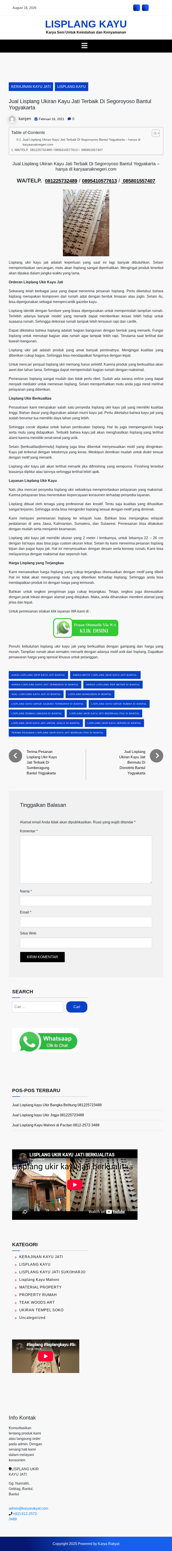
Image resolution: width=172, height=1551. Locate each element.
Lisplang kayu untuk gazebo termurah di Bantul (47, 704)
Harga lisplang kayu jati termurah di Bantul (45, 684)
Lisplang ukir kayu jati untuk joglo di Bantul (45, 723)
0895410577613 (99, 181)
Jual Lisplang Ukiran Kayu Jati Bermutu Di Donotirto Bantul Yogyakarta (132, 762)
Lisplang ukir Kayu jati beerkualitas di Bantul (104, 713)
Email (25, 912)
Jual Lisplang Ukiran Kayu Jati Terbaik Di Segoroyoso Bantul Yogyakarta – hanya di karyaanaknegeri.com (81, 142)
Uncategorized (32, 1318)
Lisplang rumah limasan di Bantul (36, 713)
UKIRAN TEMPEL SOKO (41, 1310)
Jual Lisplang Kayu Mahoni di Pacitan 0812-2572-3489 (55, 1125)
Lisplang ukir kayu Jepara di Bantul (114, 723)
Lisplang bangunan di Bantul (90, 694)
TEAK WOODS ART (37, 1302)
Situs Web (28, 933)
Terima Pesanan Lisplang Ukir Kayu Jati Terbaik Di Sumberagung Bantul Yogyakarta (42, 762)
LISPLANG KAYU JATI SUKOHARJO (52, 1272)
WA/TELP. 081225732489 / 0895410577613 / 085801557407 (59, 150)
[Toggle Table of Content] (153, 133)
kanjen (25, 118)
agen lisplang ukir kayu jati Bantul (38, 675)
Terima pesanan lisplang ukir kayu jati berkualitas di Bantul (57, 732)
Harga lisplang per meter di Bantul (113, 684)
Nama (26, 891)
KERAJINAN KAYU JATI (31, 87)
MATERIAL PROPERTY (40, 1287)
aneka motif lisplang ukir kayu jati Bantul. (105, 675)
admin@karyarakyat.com (28, 1508)
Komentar (29, 831)
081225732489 (61, 181)
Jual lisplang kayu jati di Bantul (36, 694)
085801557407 (138, 181)
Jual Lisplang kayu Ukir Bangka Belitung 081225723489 (57, 1105)
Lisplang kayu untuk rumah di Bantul (119, 704)
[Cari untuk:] (37, 1007)
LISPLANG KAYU (86, 24)
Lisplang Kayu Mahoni (39, 1280)
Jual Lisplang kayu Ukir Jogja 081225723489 (48, 1115)
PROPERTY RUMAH (38, 1295)
